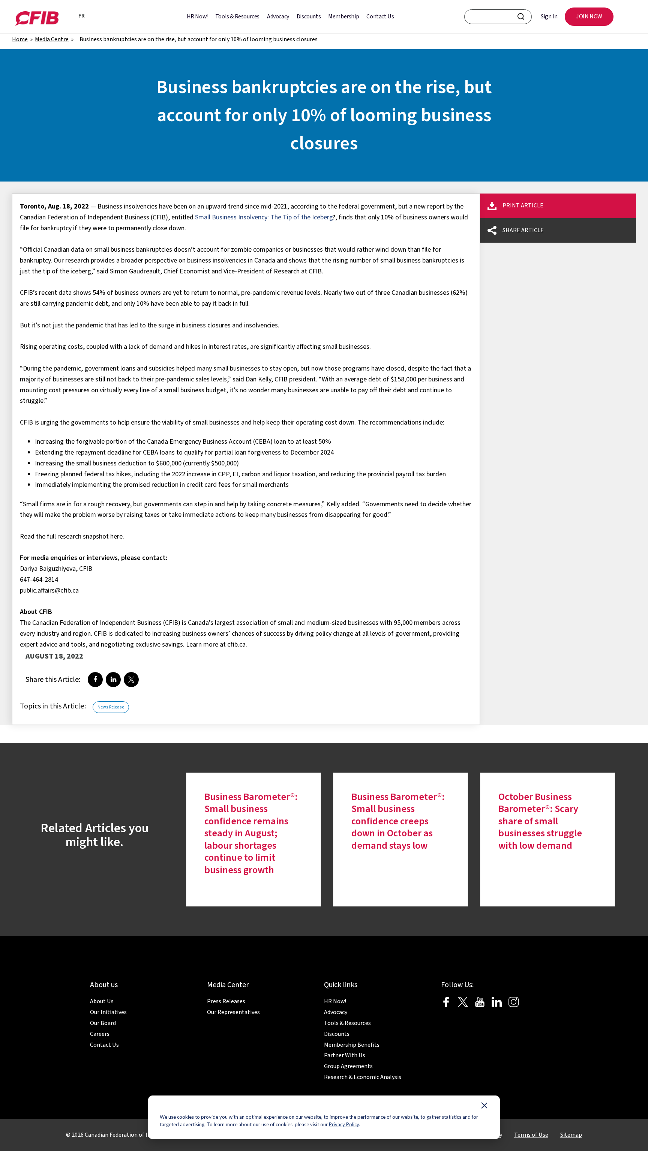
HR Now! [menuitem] (197, 16)
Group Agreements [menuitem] (348, 1066)
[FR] (70, 17)
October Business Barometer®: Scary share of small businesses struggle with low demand (540, 821)
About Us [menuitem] (102, 1001)
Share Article (523, 230)
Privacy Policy (344, 1124)
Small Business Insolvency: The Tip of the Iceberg (264, 217)
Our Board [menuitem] (103, 1023)
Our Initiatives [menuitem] (108, 1012)
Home (20, 39)
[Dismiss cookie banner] (484, 1107)
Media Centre (52, 39)
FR (81, 16)
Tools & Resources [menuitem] (237, 16)
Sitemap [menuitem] (571, 1135)
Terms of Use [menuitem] (531, 1135)
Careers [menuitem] (100, 1034)
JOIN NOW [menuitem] (589, 16)
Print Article (522, 205)
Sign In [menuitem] (549, 16)
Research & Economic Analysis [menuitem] (362, 1077)
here (116, 536)
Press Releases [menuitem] (226, 1001)
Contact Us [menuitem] (380, 16)
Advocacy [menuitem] (278, 16)
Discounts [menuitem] (309, 16)
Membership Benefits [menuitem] (352, 1045)
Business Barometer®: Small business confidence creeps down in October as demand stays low (398, 821)
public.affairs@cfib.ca (49, 590)
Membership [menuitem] (343, 16)
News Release (111, 707)
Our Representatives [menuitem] (233, 1012)
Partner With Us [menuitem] (344, 1055)
